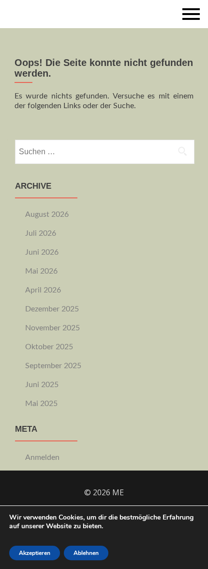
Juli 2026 (40, 233)
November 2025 (52, 328)
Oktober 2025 (49, 347)
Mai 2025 (41, 403)
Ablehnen (86, 553)
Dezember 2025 (52, 309)
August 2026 (47, 214)
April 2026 (43, 290)
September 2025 (53, 366)
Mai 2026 (41, 271)
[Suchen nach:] (104, 152)
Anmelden (42, 457)
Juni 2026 (42, 252)
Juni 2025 (42, 385)
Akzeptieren (34, 553)
